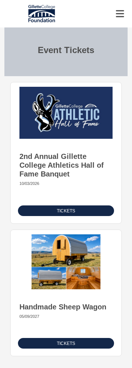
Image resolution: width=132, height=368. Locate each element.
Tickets (66, 210)
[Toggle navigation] (120, 14)
